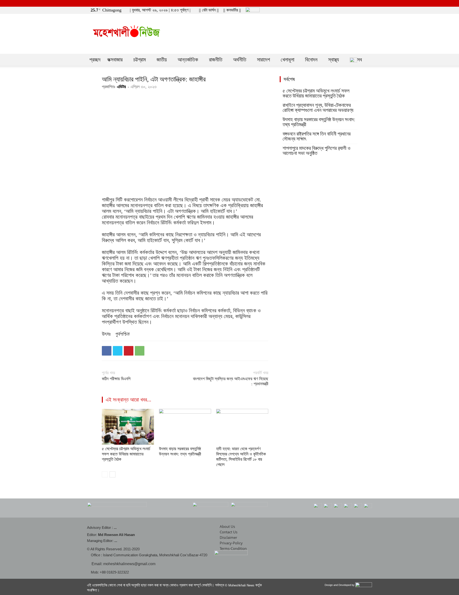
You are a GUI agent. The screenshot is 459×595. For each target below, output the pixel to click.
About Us (227, 526)
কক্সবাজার (115, 60)
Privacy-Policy (231, 543)
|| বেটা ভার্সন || (209, 10)
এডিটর (121, 86)
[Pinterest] (128, 351)
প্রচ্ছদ (94, 60)
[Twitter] (361, 10)
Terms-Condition (233, 548)
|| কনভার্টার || (232, 10)
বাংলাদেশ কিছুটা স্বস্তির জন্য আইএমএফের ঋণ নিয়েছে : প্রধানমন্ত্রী (230, 381)
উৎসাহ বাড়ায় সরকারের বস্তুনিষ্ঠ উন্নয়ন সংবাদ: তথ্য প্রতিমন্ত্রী (319, 122)
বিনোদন (311, 60)
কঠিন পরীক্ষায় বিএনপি (116, 378)
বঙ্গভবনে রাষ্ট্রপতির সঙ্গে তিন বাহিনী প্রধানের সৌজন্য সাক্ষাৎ (316, 136)
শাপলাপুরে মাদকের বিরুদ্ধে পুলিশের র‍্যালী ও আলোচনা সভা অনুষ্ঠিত (316, 151)
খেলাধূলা (287, 60)
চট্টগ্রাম (139, 60)
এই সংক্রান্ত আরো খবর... (128, 400)
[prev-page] (105, 474)
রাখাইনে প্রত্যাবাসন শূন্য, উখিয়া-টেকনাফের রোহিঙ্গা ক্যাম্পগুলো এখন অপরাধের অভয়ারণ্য (318, 108)
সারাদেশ (263, 60)
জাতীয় (162, 60)
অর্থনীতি (239, 60)
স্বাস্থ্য (333, 60)
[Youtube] (369, 10)
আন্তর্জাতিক (188, 60)
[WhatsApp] (139, 351)
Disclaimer (228, 537)
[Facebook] (353, 10)
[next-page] (112, 474)
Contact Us (228, 532)
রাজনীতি (215, 60)
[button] (346, 10)
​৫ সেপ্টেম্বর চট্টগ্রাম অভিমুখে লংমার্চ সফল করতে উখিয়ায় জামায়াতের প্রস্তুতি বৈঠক (126, 454)
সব (359, 60)
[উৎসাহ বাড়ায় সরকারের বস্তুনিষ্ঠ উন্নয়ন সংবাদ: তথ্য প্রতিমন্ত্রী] (185, 427)
